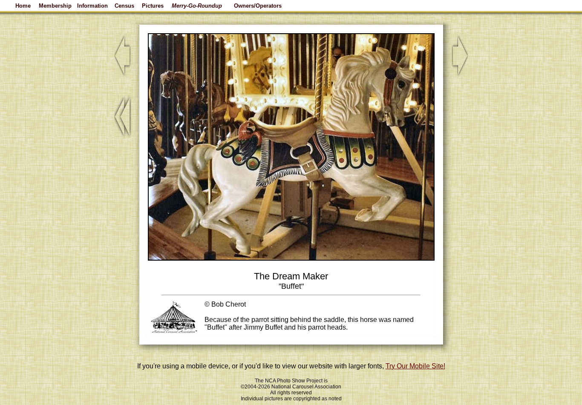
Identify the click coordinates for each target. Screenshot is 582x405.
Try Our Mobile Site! (415, 366)
